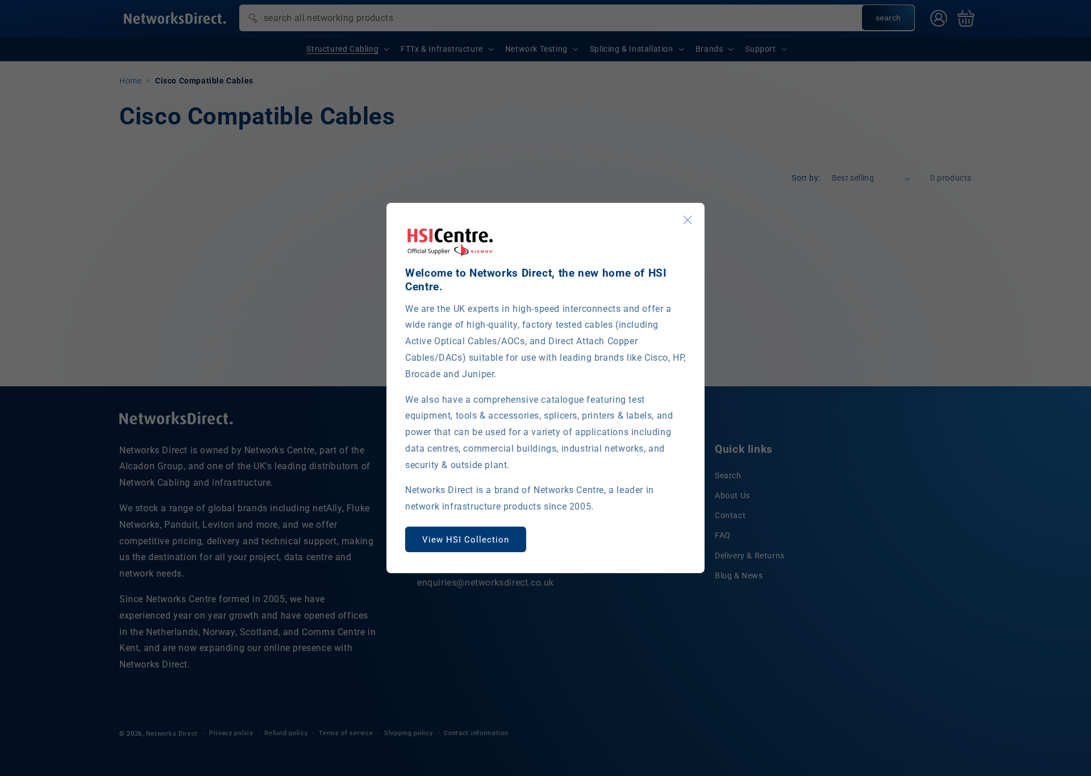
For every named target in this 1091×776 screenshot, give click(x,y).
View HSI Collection (465, 540)
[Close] (687, 219)
